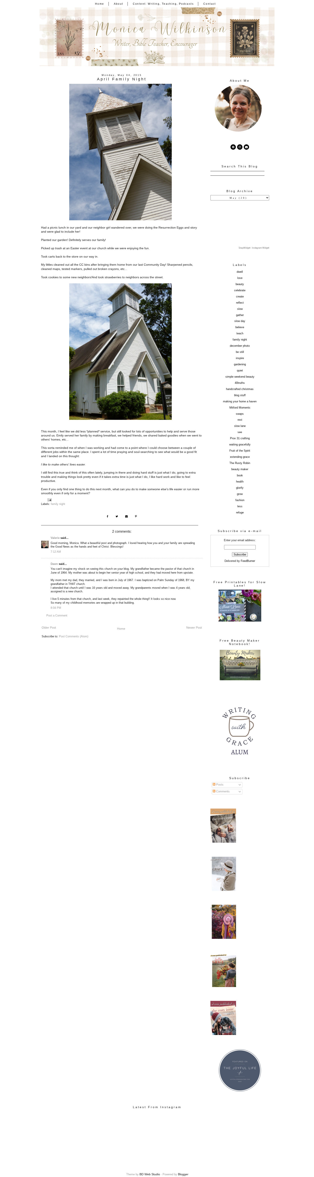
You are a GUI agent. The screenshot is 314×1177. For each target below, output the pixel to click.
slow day (239, 321)
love (239, 278)
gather (240, 315)
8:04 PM (56, 607)
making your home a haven (240, 401)
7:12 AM (56, 551)
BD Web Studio (149, 1174)
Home (99, 3)
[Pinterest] (233, 147)
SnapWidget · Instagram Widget (254, 248)
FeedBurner (248, 561)
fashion (239, 500)
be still (240, 352)
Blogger (183, 1174)
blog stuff (240, 395)
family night (58, 504)
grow (240, 494)
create (240, 296)
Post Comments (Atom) (73, 636)
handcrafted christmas (240, 389)
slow (240, 308)
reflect (240, 302)
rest (240, 419)
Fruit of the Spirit (239, 450)
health (240, 481)
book (240, 475)
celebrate (239, 290)
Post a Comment (56, 615)
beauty (240, 284)
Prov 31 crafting (240, 438)
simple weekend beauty (239, 376)
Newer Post (194, 627)
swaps (240, 413)
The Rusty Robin (239, 463)
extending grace (240, 456)
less (239, 506)
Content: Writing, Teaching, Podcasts (163, 3)
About (118, 3)
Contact (209, 3)
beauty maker (239, 469)
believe (239, 327)
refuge (240, 512)
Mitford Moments (239, 407)
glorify (240, 487)
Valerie (55, 537)
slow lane (240, 426)
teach (239, 333)
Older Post (49, 627)
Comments (222, 791)
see (240, 432)
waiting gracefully (240, 444)
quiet (240, 370)
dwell (240, 271)
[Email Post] (49, 499)
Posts (219, 784)
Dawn (54, 563)
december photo (240, 345)
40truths (240, 382)
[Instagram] (239, 147)
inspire (240, 358)
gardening (240, 364)
